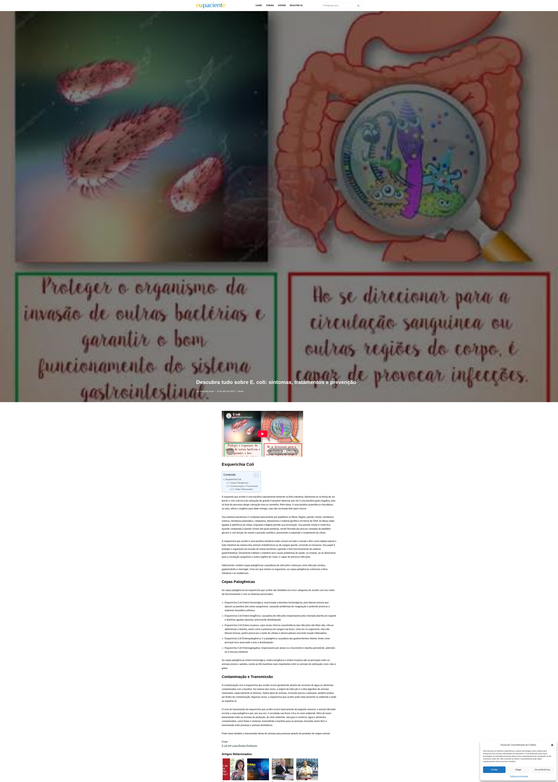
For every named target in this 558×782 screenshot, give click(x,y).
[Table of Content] (256, 475)
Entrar (282, 5)
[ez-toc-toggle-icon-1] (254, 475)
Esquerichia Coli (233, 479)
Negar (518, 769)
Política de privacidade (519, 776)
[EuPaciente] (210, 5)
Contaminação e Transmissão (244, 486)
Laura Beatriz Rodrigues (244, 745)
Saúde (258, 5)
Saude (241, 391)
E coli (225, 745)
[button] (552, 744)
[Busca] (358, 5)
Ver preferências (542, 769)
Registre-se (296, 5)
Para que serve (207, 391)
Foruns (270, 5)
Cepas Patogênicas (239, 483)
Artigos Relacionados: (244, 489)
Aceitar (494, 769)
